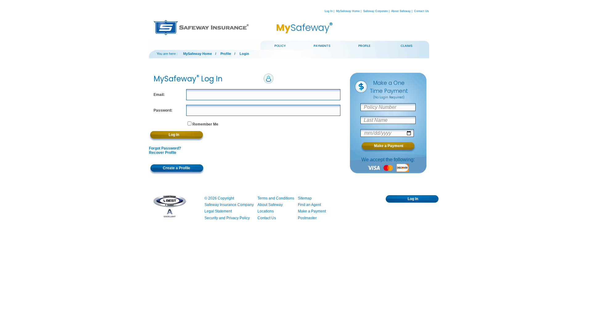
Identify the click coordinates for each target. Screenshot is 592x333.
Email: (159, 94)
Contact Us (421, 11)
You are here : (167, 54)
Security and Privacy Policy (227, 218)
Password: (163, 110)
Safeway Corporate (375, 11)
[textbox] (263, 94)
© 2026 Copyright (219, 198)
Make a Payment (312, 211)
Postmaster (307, 218)
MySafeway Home (348, 11)
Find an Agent (309, 205)
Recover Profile (162, 152)
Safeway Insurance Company (229, 205)
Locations (265, 211)
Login (244, 54)
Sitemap (305, 198)
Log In (329, 11)
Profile (225, 54)
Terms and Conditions (275, 198)
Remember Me (205, 124)
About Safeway (401, 11)
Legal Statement (218, 211)
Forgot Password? (165, 148)
